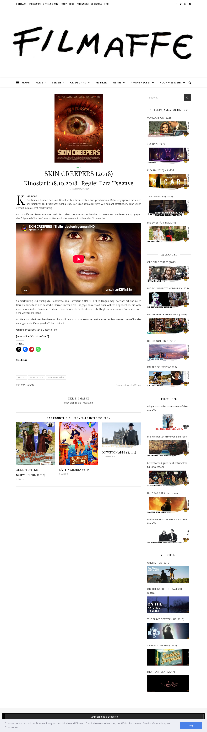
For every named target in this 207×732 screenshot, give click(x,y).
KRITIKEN (101, 82)
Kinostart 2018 (36, 377)
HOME (26, 82)
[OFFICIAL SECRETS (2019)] (168, 274)
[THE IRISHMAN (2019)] (168, 208)
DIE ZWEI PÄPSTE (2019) (161, 222)
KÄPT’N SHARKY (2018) (75, 470)
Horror (21, 377)
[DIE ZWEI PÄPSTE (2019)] (168, 234)
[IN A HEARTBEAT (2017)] (168, 683)
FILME (39, 82)
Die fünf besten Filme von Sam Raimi (167, 436)
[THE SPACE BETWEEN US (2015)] (168, 631)
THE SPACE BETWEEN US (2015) (165, 619)
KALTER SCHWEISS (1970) (162, 367)
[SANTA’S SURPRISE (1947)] (168, 657)
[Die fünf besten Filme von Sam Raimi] (168, 448)
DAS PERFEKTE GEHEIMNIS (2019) (167, 314)
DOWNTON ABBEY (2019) (119, 452)
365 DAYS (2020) (156, 143)
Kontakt (21, 4)
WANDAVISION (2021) (159, 117)
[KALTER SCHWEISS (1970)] (168, 379)
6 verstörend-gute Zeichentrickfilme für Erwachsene (167, 465)
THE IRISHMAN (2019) (160, 196)
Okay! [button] (191, 725)
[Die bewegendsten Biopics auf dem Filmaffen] (168, 535)
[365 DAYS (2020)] (168, 155)
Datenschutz (51, 4)
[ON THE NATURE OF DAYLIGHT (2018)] (168, 604)
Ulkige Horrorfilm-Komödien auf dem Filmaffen (167, 408)
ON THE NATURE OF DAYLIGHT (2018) (165, 591)
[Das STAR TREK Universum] (168, 505)
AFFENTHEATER (141, 82)
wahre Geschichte (56, 377)
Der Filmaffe (27, 384)
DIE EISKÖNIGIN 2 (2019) (161, 340)
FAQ (106, 4)
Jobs (71, 4)
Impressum (35, 4)
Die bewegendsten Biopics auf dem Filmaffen (167, 521)
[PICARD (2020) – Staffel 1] (168, 182)
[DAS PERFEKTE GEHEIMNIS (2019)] (168, 326)
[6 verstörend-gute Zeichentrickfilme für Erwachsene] (168, 478)
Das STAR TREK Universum (162, 493)
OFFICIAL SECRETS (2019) (161, 262)
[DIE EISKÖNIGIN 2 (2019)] (168, 352)
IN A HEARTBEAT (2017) (161, 671)
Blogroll (96, 4)
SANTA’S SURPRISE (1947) (162, 645)
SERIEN (56, 82)
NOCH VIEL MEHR (171, 82)
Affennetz (83, 4)
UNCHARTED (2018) (158, 562)
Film (79, 167)
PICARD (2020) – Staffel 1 (161, 170)
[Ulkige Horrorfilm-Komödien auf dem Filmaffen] (168, 422)
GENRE (117, 82)
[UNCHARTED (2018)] (168, 574)
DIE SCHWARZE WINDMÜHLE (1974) (168, 288)
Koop (64, 4)
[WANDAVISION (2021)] (168, 129)
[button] (19, 727)
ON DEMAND (78, 82)
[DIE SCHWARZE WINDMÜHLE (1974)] (168, 300)
